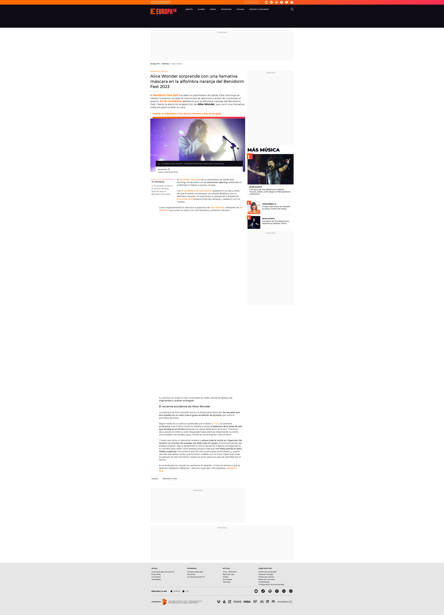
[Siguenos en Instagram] (276, 2)
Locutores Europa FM (196, 577)
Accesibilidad (264, 582)
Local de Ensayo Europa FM (162, 572)
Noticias (165, 64)
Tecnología (227, 579)
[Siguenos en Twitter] (286, 2)
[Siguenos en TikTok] (263, 592)
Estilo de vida (228, 574)
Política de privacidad (267, 572)
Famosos (226, 582)
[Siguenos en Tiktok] (271, 2)
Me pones (191, 574)
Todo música (177, 64)
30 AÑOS (201, 9)
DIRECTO (189, 9)
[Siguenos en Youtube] (266, 2)
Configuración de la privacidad (271, 584)
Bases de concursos (266, 579)
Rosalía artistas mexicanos (160, 3)
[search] (292, 9)
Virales (225, 577)
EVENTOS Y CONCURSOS (259, 9)
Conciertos (155, 577)
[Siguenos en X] (284, 592)
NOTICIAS (240, 9)
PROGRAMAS (226, 9)
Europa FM (155, 64)
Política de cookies (266, 577)
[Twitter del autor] (169, 169)
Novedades (156, 579)
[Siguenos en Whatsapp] (291, 2)
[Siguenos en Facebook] (281, 2)
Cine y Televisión (230, 572)
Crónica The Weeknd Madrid (161, 1)
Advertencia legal (265, 574)
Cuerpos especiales (195, 572)
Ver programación (251, 2)
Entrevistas (156, 574)
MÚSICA (213, 9)
